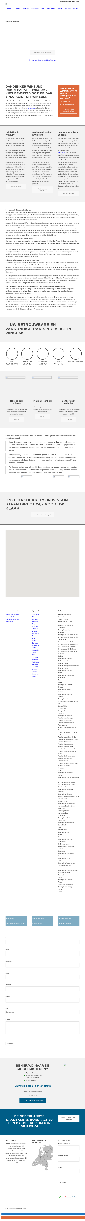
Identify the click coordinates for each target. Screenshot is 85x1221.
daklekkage (31, 108)
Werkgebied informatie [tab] (65, 611)
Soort (7, 1008)
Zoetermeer (35, 674)
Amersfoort (35, 645)
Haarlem (34, 636)
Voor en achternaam (64, 1144)
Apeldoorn (35, 667)
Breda (33, 638)
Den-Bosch (35, 633)
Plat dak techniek (11, 617)
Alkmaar (34, 671)
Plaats (8, 973)
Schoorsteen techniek (12, 619)
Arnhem (34, 631)
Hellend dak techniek (12, 614)
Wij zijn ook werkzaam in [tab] (40, 611)
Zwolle (34, 648)
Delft (33, 655)
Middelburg (35, 662)
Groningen (35, 626)
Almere (34, 652)
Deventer (34, 669)
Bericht (8, 1020)
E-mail (8, 996)
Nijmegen (35, 643)
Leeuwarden (35, 650)
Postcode (9, 961)
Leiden (34, 640)
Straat (7, 950)
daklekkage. (62, 153)
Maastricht (35, 621)
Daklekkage (9, 621)
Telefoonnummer (63, 1155)
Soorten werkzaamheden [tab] (13, 611)
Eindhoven (35, 629)
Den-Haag (35, 619)
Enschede (35, 657)
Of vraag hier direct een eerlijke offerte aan (42, 60)
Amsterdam (35, 614)
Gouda (34, 676)
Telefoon (8, 985)
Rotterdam (35, 617)
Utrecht (34, 624)
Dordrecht (35, 659)
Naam (7, 938)
